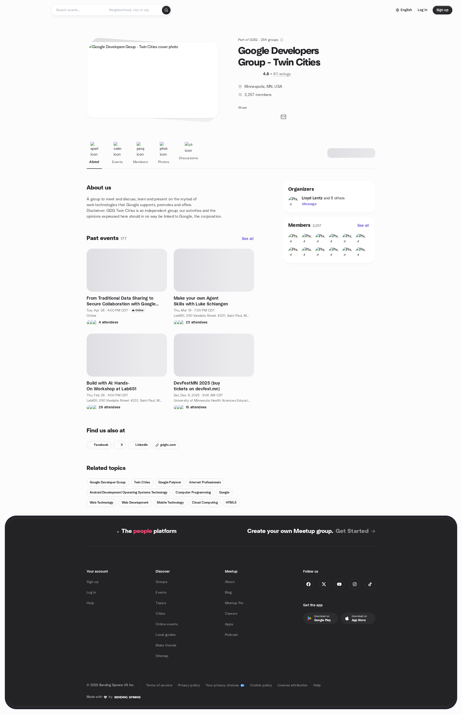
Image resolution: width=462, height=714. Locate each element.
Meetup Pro (234, 603)
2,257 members (257, 95)
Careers (231, 613)
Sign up (93, 582)
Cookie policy (261, 685)
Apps (229, 624)
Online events (167, 624)
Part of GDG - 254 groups (258, 40)
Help (90, 603)
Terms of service (159, 685)
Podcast (231, 635)
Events (161, 592)
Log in (91, 592)
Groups (161, 582)
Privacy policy (189, 685)
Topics (161, 603)
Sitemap (162, 656)
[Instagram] (354, 584)
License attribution (293, 685)
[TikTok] (370, 584)
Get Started (352, 531)
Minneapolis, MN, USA (263, 86)
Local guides (166, 635)
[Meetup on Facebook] (308, 584)
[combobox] (133, 10)
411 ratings (282, 74)
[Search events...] (166, 10)
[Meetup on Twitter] (324, 584)
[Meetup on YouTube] (339, 584)
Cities (160, 613)
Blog (228, 592)
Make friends (166, 645)
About (230, 582)
